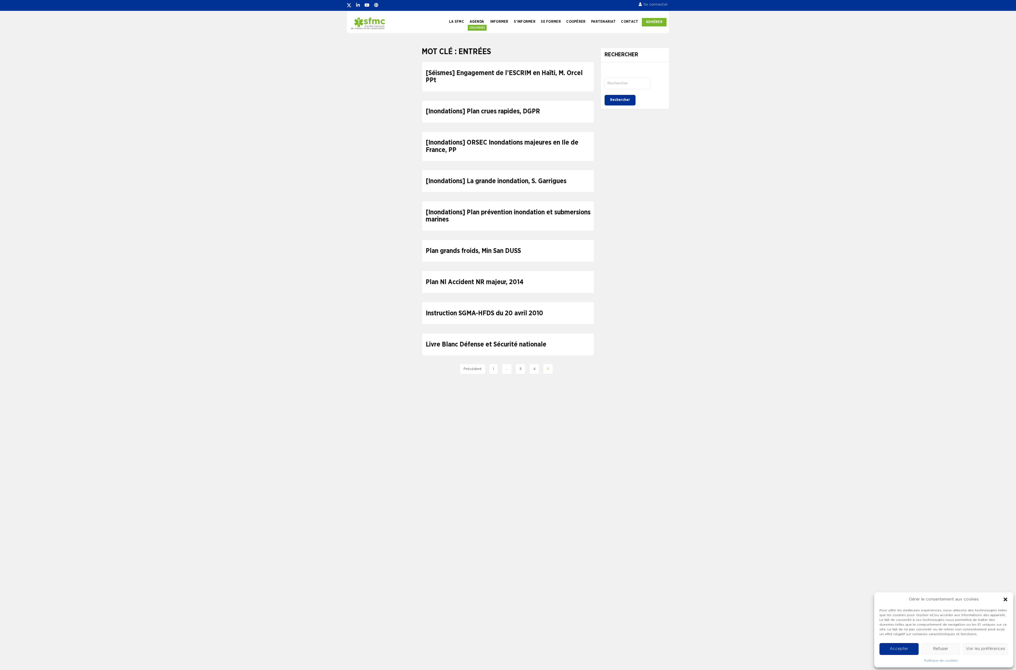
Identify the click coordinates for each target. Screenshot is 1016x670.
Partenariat (603, 22)
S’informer (525, 22)
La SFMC (456, 22)
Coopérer (576, 22)
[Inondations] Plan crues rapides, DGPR (483, 111)
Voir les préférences (985, 649)
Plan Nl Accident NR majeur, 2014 (474, 282)
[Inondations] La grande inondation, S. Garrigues (496, 181)
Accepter (899, 649)
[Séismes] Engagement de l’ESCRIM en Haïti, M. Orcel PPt (504, 77)
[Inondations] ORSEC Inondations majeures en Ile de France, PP (502, 146)
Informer (499, 22)
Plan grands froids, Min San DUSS (473, 251)
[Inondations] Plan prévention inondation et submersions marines (508, 216)
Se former (551, 22)
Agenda (477, 22)
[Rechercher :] (627, 83)
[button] (1005, 599)
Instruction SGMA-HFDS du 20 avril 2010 (484, 313)
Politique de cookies (941, 660)
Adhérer (654, 22)
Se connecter (655, 4)
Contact (629, 22)
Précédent (473, 369)
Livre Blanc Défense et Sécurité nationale (486, 344)
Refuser (940, 649)
